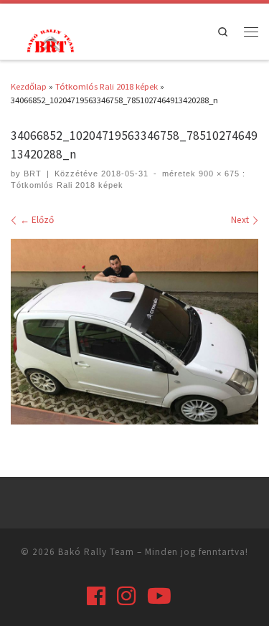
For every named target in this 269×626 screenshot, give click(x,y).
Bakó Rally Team (96, 552)
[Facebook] (96, 596)
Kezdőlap (29, 86)
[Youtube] (159, 596)
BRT (33, 173)
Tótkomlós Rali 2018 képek (106, 86)
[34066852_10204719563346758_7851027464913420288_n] (134, 332)
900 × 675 (218, 173)
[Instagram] (126, 596)
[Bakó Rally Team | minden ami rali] (49, 39)
